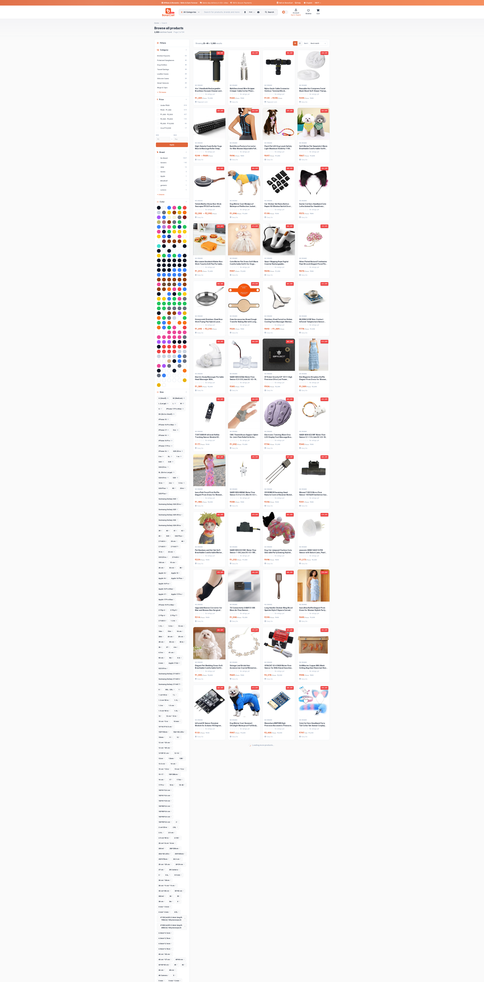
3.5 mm (178, 875)
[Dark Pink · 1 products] (174, 289)
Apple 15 (175, 573)
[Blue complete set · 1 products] (185, 270)
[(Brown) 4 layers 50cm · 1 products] (179, 241)
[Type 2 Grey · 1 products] (179, 366)
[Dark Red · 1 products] (179, 289)
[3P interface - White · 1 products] (174, 251)
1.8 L (176, 711)
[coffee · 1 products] (164, 284)
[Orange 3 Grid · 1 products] (159, 327)
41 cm (172, 652)
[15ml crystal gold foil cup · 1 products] (185, 241)
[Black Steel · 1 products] (169, 265)
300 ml (162, 896)
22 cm (171, 552)
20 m (182, 488)
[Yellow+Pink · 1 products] (159, 385)
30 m (182, 642)
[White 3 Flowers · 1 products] (185, 375)
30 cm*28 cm (164, 891)
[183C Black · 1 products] (174, 246)
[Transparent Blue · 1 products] (179, 361)
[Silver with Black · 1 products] (164, 356)
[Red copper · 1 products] (174, 347)
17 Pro (162, 785)
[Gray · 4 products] (174, 222)
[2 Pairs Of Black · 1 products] (185, 246)
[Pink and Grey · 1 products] (159, 337)
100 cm (162, 562)
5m (171, 658)
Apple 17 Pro (177, 594)
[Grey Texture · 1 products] (179, 308)
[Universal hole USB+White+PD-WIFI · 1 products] (179, 371)
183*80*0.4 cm (165, 806)
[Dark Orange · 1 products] (169, 289)
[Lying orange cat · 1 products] (159, 318)
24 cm (171, 637)
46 (183, 965)
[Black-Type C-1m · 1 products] (159, 270)
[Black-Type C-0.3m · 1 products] (185, 265)
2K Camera (174, 870)
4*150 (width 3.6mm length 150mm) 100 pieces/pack (172, 918)
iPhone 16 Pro (165, 441)
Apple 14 (163, 573)
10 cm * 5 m (164, 721)
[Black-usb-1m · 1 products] (169, 270)
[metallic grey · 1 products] (169, 318)
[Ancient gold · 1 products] (159, 256)
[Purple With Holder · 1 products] (169, 342)
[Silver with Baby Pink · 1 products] (159, 356)
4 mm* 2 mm (164, 912)
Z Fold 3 (163, 621)
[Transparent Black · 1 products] (174, 361)
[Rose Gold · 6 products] (164, 222)
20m (161, 637)
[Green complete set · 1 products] (179, 303)
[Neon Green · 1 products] (185, 318)
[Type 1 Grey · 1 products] (169, 366)
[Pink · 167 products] (174, 208)
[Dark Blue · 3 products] (159, 227)
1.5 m (181, 483)
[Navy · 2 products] (169, 236)
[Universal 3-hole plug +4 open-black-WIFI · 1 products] (174, 371)
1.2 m (174, 621)
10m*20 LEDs (179, 732)
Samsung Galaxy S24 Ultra (170, 504)
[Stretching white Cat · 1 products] (164, 361)
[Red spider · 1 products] (185, 347)
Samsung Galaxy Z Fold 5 (170, 674)
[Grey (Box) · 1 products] (169, 308)
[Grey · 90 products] (164, 212)
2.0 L (161, 833)
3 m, (167, 875)
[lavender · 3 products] (164, 227)
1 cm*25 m (164, 695)
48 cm (172, 970)
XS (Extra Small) (167, 414)
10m (161, 631)
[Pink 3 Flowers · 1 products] (174, 332)
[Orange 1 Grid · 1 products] (179, 323)
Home (156, 23)
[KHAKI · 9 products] (159, 222)
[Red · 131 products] (185, 208)
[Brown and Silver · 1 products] (185, 275)
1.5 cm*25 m (164, 711)
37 (167, 647)
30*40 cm (179, 891)
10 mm (177, 721)
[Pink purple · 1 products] (169, 337)
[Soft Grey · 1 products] (185, 356)
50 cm (162, 658)
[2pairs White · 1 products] (164, 251)
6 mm (161, 663)
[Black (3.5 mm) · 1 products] (185, 256)
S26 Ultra (164, 467)
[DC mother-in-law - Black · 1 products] (159, 294)
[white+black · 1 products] (169, 380)
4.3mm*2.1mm (165, 933)
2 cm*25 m (164, 827)
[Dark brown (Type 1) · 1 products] (159, 289)
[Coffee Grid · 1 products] (169, 284)
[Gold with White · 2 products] (159, 236)
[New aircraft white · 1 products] (174, 323)
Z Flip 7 (174, 615)
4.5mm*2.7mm (165, 949)
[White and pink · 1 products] (164, 380)
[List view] (299, 43)
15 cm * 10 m (164, 769)
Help (298, 3)
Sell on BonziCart (286, 3)
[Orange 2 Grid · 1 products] (185, 323)
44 (183, 541)
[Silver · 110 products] (159, 212)
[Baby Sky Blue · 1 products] (179, 256)
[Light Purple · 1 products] (179, 313)
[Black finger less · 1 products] (185, 260)
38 (181, 568)
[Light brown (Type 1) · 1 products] (169, 313)
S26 (175, 478)
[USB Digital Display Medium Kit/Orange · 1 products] (185, 371)
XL (170, 456)
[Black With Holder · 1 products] (179, 265)
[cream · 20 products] (169, 217)
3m (171, 901)
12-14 (177, 753)
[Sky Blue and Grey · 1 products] (179, 356)
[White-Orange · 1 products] (179, 380)
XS (174, 488)
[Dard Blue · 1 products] (179, 284)
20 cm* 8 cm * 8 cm (167, 843)
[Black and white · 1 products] (179, 260)
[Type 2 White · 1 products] (185, 366)
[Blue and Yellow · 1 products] (179, 270)
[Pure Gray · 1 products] (185, 337)
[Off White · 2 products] (174, 236)
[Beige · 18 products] (174, 217)
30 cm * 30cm (165, 880)
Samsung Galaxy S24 (168, 499)
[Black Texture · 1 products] (174, 265)
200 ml (162, 848)
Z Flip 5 (174, 610)
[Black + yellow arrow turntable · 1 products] (174, 260)
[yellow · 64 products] (179, 212)
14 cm (174, 764)
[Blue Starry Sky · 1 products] (159, 275)
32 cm (172, 568)
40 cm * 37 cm (165, 959)
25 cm (181, 637)
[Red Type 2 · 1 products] (164, 351)
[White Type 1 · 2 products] (185, 236)
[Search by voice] (245, 12)
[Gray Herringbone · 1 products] (185, 299)
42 (182, 531)
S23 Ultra (163, 557)
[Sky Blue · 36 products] (164, 217)
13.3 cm (162, 764)
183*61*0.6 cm (165, 795)
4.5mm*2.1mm (165, 944)
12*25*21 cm (164, 753)
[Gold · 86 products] (169, 212)
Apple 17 (163, 594)
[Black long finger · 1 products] (159, 265)
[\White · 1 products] (164, 385)
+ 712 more (161, 92)
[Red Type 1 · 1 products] (159, 351)
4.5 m (161, 652)
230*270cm (164, 859)
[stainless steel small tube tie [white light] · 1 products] (159, 361)
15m (170, 631)
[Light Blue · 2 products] (164, 236)
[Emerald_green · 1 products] (179, 294)
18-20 (182, 785)
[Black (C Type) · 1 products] (159, 260)
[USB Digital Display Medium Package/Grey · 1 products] (159, 375)
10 (160, 716)
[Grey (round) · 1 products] (174, 308)
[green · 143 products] (179, 208)
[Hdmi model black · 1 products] (159, 313)
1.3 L (176, 700)
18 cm (180, 631)
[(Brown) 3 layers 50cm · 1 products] (174, 241)
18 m (172, 785)
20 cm (174, 541)
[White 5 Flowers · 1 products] (159, 380)
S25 (170, 462)
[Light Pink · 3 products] (169, 227)
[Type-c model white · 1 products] (164, 371)
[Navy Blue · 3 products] (179, 227)
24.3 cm (177, 859)
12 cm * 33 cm (165, 742)
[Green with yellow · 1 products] (185, 303)
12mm (172, 758)
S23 (168, 536)
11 (170, 737)
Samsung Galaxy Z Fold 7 (170, 684)
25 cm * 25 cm (165, 864)
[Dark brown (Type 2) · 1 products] (164, 289)
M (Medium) (179, 398)
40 (167, 531)
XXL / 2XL (169, 690)
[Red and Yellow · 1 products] (169, 347)
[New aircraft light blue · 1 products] (164, 323)
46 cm (162, 970)
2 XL (175, 827)
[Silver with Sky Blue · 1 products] (174, 356)
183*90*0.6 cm (165, 822)
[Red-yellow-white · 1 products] (174, 351)
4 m (176, 647)
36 (160, 647)
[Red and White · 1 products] (164, 347)
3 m (161, 456)
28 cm (162, 642)
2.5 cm (171, 833)
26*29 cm (180, 864)
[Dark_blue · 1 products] (185, 289)
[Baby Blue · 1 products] (169, 256)
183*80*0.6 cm (165, 811)
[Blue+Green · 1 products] (169, 275)
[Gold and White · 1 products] (185, 294)
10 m (162, 483)
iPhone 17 (164, 430)
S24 (161, 462)
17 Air (180, 780)
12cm (161, 758)
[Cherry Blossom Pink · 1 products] (159, 284)
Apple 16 (163, 578)
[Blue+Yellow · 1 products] (174, 275)
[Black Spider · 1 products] (164, 265)
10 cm (181, 626)
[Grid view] (295, 43)
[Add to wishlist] (222, 80)
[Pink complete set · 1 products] (164, 337)
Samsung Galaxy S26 (168, 520)
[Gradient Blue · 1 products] (169, 299)
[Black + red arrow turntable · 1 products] (164, 260)
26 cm (162, 568)
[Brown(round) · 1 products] (179, 280)
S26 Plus (163, 488)
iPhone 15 (164, 419)
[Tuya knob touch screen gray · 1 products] (185, 361)
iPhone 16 (164, 451)
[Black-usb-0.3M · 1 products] (164, 270)
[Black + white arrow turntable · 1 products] (169, 260)
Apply (172, 145)
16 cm (162, 780)
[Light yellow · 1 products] (185, 313)
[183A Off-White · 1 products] (169, 246)
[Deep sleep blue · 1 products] (169, 294)
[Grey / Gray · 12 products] (179, 217)
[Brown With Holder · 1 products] (164, 280)
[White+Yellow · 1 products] (174, 380)
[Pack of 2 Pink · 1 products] (174, 327)
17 (170, 780)
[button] (285, 12)
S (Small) (164, 398)
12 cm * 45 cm (165, 748)
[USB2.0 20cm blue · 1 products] (164, 375)
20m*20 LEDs (165, 854)
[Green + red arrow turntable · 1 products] (159, 303)
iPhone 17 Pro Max (175, 409)
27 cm (162, 870)
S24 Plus (179, 536)
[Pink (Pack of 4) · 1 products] (169, 332)
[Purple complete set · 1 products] (164, 342)
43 (160, 536)
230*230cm (180, 854)
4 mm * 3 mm (164, 907)
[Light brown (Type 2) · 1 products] (174, 313)
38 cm (162, 901)
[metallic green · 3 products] (174, 227)
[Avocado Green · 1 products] (164, 256)
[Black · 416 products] (159, 208)
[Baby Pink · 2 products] (159, 232)
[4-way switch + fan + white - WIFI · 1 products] (179, 251)
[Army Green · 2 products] (185, 227)
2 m (171, 483)
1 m (179, 456)
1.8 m (171, 626)
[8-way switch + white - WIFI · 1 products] (185, 251)
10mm (162, 737)
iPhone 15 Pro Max (167, 605)
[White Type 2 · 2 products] (159, 241)
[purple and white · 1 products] (159, 342)
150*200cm (174, 774)
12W (181, 758)
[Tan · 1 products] (169, 361)
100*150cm (164, 732)
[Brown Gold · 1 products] (159, 280)
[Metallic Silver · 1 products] (174, 318)
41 (175, 531)
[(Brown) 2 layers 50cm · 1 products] (169, 241)
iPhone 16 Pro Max (167, 425)
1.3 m (161, 705)
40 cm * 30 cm (165, 954)
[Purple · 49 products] (159, 217)
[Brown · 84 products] (174, 212)
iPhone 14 (164, 435)
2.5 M (177, 838)
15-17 (161, 774)
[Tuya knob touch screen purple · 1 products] (164, 366)
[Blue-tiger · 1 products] (179, 275)
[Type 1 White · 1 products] (174, 366)
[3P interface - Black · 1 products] (169, 251)
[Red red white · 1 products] (179, 347)
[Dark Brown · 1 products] (185, 284)
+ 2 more (160, 194)
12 (178, 737)
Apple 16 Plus (177, 578)
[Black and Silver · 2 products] (164, 232)
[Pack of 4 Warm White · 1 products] (159, 332)
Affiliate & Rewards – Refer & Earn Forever (181, 3)
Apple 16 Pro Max (166, 589)
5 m (175, 430)
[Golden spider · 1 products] (164, 299)
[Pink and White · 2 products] (179, 236)
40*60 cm (180, 959)
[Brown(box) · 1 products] (174, 280)
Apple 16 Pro (164, 584)
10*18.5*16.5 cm (166, 727)
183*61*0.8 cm (165, 801)
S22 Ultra (163, 668)
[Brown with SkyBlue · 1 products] (169, 280)
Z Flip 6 (162, 615)
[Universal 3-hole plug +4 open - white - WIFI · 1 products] (169, 371)
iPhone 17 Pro (165, 446)
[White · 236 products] (164, 208)
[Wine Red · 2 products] (164, 241)
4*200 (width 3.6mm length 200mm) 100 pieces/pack (172, 926)
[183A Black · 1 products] (164, 246)
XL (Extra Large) (166, 472)
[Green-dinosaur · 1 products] (159, 308)
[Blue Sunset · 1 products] (164, 275)
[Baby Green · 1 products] (174, 256)
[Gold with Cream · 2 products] (185, 232)
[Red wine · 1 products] (169, 351)
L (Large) (163, 403)
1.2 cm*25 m (164, 700)
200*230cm (175, 848)
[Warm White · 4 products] (185, 222)
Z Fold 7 (175, 547)
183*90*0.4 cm (165, 817)
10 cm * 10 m (172, 716)
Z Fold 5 (163, 547)
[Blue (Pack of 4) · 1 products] (174, 270)
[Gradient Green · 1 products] (174, 299)
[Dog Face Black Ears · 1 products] (174, 294)
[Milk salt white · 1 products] (179, 318)
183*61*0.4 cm (165, 790)
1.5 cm (172, 705)
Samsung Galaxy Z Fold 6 (170, 679)
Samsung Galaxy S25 (168, 509)
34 (171, 896)
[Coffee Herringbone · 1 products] (174, 284)
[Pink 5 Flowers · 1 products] (179, 332)
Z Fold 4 (176, 557)
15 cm (173, 562)
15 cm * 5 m (179, 769)
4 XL (176, 912)
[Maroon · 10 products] (185, 217)
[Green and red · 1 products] (174, 303)
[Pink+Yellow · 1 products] (174, 337)
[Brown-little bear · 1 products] (185, 280)
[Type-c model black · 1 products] (159, 371)
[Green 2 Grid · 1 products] (164, 303)
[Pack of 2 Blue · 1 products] (164, 327)
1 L (175, 695)
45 (176, 965)
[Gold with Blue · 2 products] (179, 232)
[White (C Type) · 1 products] (174, 375)
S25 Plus (163, 494)
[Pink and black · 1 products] (185, 332)
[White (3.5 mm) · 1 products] (169, 375)
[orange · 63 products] (185, 212)
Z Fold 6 (163, 541)
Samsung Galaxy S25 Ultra (170, 515)
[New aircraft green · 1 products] (159, 323)
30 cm (172, 642)
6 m (179, 658)
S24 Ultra (164, 478)
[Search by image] (258, 12)
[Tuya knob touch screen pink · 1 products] (159, 366)
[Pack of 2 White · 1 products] (179, 327)
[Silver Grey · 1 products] (179, 351)
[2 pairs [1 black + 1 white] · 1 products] (159, 251)
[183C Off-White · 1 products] (179, 246)
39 (160, 531)
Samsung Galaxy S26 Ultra (170, 525)
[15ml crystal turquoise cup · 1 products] (159, 246)
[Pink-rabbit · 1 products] (179, 337)
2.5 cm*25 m (164, 838)
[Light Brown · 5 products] (169, 222)
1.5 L (161, 626)
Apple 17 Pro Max (166, 599)
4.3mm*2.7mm (165, 938)
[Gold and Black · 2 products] (174, 232)
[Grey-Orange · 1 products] (185, 308)
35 (178, 896)
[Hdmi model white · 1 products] (164, 313)
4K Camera (164, 975)
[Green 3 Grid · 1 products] (169, 303)
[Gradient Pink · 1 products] (179, 299)
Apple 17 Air (174, 663)
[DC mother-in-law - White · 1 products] (164, 294)
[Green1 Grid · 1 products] (164, 308)
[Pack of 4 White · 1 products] (164, 332)
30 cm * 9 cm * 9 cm (167, 886)
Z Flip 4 (162, 610)
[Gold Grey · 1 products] (159, 299)
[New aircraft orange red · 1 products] (169, 323)
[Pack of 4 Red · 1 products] (185, 327)
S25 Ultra (178, 451)
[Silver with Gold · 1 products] (169, 356)
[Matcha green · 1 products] (164, 318)
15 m (161, 552)
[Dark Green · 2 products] (169, 232)
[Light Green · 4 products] (179, 222)
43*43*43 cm (164, 965)
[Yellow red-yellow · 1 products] (185, 380)
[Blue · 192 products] (169, 208)
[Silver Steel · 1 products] (185, 351)
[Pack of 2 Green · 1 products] (169, 327)
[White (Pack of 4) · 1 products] (179, 375)
